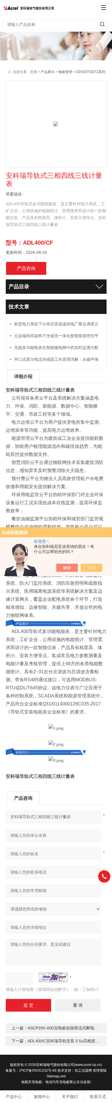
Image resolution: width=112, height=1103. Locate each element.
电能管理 (65, 72)
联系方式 (98, 1096)
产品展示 (48, 72)
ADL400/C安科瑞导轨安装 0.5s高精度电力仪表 (69, 1041)
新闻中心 (42, 1096)
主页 (33, 72)
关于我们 (70, 1096)
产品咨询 (26, 268)
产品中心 (14, 1096)
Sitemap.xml (56, 1076)
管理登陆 (100, 1071)
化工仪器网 (83, 1071)
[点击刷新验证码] (53, 977)
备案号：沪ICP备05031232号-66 (31, 1071)
